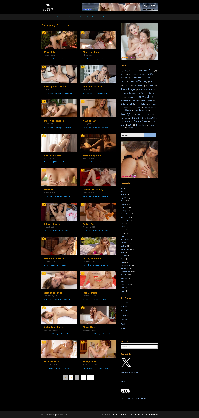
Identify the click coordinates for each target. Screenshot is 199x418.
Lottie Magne (130, 107)
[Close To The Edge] (59, 280)
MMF (122, 252)
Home (43, 17)
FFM (122, 233)
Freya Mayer (130, 89)
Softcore (124, 278)
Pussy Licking (125, 265)
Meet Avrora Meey (53, 155)
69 (122, 188)
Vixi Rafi (131, 127)
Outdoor (124, 256)
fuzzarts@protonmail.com (129, 373)
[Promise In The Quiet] (59, 246)
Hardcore (124, 243)
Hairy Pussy (125, 239)
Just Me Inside (90, 292)
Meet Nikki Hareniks (54, 121)
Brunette (124, 207)
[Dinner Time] (98, 314)
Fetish (123, 227)
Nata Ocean (151, 114)
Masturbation (125, 249)
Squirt (123, 281)
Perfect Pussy (90, 224)
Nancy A (128, 114)
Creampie (124, 211)
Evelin (152, 85)
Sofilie (128, 121)
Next (91, 378)
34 (83, 378)
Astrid (143, 74)
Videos (51, 17)
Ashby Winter (134, 74)
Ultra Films (80, 17)
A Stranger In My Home (55, 86)
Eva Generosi (140, 86)
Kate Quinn (132, 97)
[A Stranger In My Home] (59, 74)
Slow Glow (49, 189)
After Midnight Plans (93, 155)
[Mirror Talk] (59, 39)
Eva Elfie (128, 86)
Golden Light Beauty (93, 189)
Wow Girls (69, 17)
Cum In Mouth (126, 214)
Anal (122, 191)
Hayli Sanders (147, 89)
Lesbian (123, 246)
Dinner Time (89, 327)
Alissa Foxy (149, 70)
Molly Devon (143, 109)
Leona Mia (129, 104)
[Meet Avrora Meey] (59, 143)
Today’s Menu (90, 361)
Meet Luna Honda (92, 52)
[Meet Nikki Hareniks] (59, 108)
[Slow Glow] (59, 177)
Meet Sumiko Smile (92, 86)
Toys (122, 288)
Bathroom (124, 194)
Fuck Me (124, 236)
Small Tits (124, 275)
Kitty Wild (137, 100)
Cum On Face (125, 217)
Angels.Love (104, 17)
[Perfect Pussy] (98, 211)
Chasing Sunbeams (92, 258)
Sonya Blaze (142, 121)
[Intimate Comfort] (59, 211)
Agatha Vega (126, 71)
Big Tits (123, 198)
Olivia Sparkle (126, 118)
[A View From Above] (59, 314)
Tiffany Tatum (143, 125)
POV (122, 262)
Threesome (125, 285)
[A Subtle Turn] (98, 108)
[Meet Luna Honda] (98, 39)
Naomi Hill (141, 114)
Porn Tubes (125, 311)
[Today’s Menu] (98, 349)
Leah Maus (148, 100)
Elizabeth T (139, 77)
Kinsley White (127, 100)
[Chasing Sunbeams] (98, 246)
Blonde (123, 201)
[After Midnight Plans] (98, 143)
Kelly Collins (147, 97)
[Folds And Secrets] (59, 349)
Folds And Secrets (53, 361)
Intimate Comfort (52, 224)
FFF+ (122, 230)
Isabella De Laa (129, 93)
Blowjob (124, 204)
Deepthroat (125, 220)
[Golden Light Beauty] (98, 177)
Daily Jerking (125, 302)
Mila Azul (129, 110)
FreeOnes (124, 320)
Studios (123, 381)
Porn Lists (124, 307)
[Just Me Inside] (98, 280)
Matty (141, 107)
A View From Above (53, 327)
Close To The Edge (53, 292)
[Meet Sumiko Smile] (98, 74)
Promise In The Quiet (54, 258)
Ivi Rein (143, 93)
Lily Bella (142, 104)
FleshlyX (123, 324)
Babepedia (124, 315)
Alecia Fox (136, 71)
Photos (59, 17)
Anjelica (124, 74)
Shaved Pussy (125, 272)
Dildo (122, 223)
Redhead (124, 268)
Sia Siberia (139, 117)
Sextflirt (123, 328)
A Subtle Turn (89, 121)
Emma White (139, 81)
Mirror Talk (49, 52)
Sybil (131, 124)
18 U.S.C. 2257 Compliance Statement (133, 398)
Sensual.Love (91, 17)
